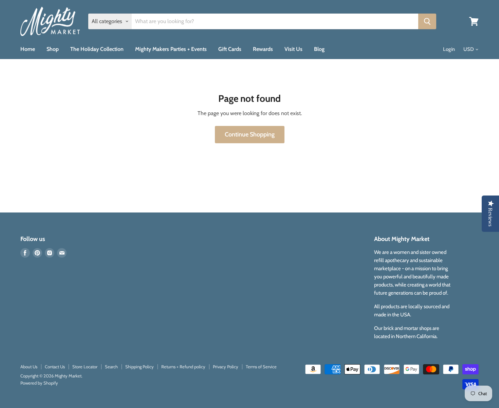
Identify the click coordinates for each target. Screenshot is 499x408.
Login (449, 49)
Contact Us (55, 366)
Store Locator (84, 366)
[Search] (427, 21)
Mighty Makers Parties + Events (171, 49)
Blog (319, 49)
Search (111, 366)
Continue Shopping (250, 134)
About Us (28, 366)
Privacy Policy (225, 366)
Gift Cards (229, 49)
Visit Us (293, 49)
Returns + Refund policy (183, 366)
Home (27, 49)
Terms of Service (261, 366)
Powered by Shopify (39, 383)
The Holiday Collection (97, 49)
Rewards (263, 49)
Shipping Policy (139, 366)
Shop (53, 49)
